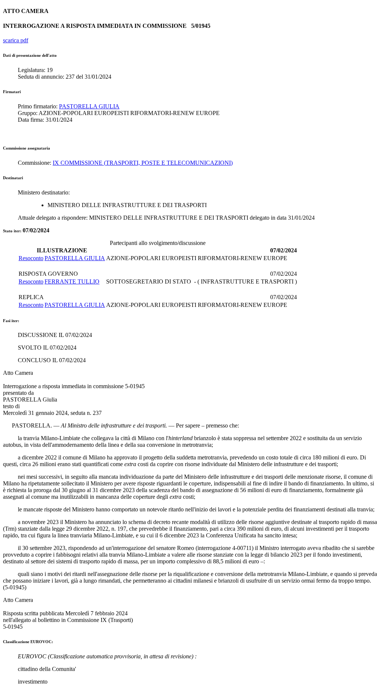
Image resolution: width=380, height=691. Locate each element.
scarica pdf (15, 40)
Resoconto (31, 258)
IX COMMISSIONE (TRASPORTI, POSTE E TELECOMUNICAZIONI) (143, 163)
